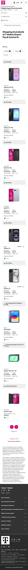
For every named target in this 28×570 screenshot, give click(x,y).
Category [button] (6, 51)
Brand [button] (17, 51)
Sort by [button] (8, 55)
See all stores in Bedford (14, 441)
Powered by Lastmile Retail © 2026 (14, 567)
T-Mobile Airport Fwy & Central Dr (12, 25)
